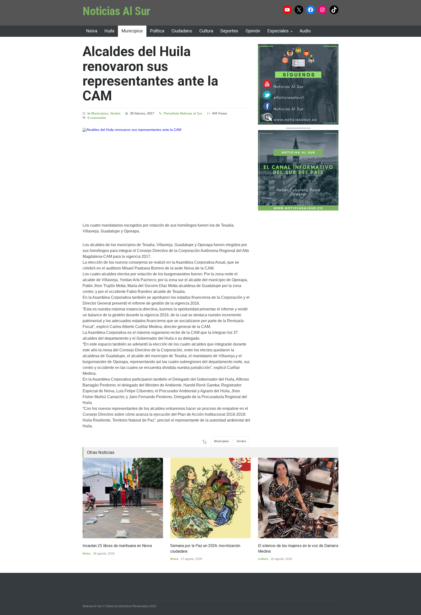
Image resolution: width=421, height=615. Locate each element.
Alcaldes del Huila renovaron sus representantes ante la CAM (150, 74)
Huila (109, 30)
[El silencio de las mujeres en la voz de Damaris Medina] (298, 498)
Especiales (278, 30)
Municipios (132, 30)
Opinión (253, 30)
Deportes (229, 30)
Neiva (91, 30)
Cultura (206, 30)
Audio (305, 30)
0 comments (96, 118)
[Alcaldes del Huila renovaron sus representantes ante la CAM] (167, 169)
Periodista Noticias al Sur (183, 113)
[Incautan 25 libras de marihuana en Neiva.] (123, 498)
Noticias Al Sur (116, 11)
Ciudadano (182, 30)
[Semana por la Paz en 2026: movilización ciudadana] (210, 498)
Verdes (115, 113)
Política (157, 30)
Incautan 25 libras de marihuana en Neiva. (118, 545)
